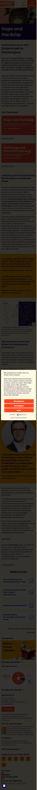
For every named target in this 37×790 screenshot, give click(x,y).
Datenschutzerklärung (21, 417)
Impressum (12, 417)
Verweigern (19, 406)
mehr (19, 410)
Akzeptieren (19, 401)
